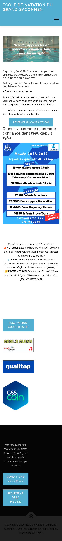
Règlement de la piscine (15, 497)
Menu (56, 19)
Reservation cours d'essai (18, 324)
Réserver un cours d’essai (31, 122)
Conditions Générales (15, 478)
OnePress (23, 528)
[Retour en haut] (31, 516)
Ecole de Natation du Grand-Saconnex (28, 7)
